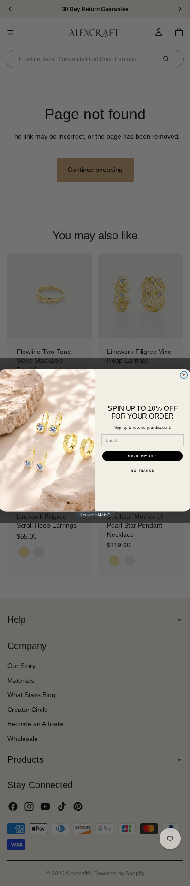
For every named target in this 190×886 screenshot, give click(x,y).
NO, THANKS (142, 470)
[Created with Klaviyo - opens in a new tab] (95, 514)
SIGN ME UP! (142, 456)
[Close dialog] (184, 375)
